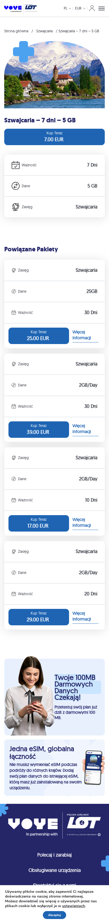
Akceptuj (54, 915)
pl (65, 8)
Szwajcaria (44, 31)
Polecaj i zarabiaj (54, 855)
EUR (78, 8)
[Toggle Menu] (101, 8)
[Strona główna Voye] (20, 8)
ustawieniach (73, 906)
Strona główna (16, 31)
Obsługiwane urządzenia (55, 870)
